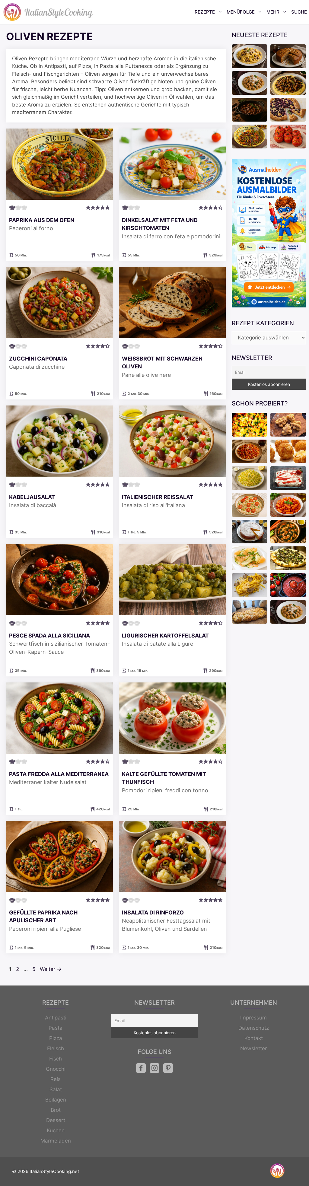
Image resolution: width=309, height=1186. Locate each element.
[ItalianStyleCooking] (48, 12)
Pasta (55, 1028)
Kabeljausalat (32, 497)
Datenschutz (253, 1028)
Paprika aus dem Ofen (41, 220)
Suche (299, 12)
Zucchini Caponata (38, 358)
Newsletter (253, 1048)
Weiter (51, 969)
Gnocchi (55, 1069)
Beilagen (55, 1100)
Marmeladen (55, 1141)
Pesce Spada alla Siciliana (49, 635)
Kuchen (56, 1130)
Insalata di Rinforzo (153, 912)
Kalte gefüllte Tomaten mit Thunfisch (164, 778)
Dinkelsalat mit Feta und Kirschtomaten (160, 224)
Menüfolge (241, 12)
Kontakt (253, 1038)
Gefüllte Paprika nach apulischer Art (43, 916)
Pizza (55, 1038)
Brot (56, 1110)
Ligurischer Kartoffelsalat (165, 635)
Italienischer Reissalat (157, 497)
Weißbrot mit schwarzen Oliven (162, 362)
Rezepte (205, 12)
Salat (55, 1089)
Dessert (55, 1120)
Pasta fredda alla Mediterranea (59, 774)
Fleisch (55, 1048)
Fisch (55, 1059)
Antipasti (55, 1018)
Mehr (272, 12)
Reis (55, 1079)
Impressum (253, 1018)
